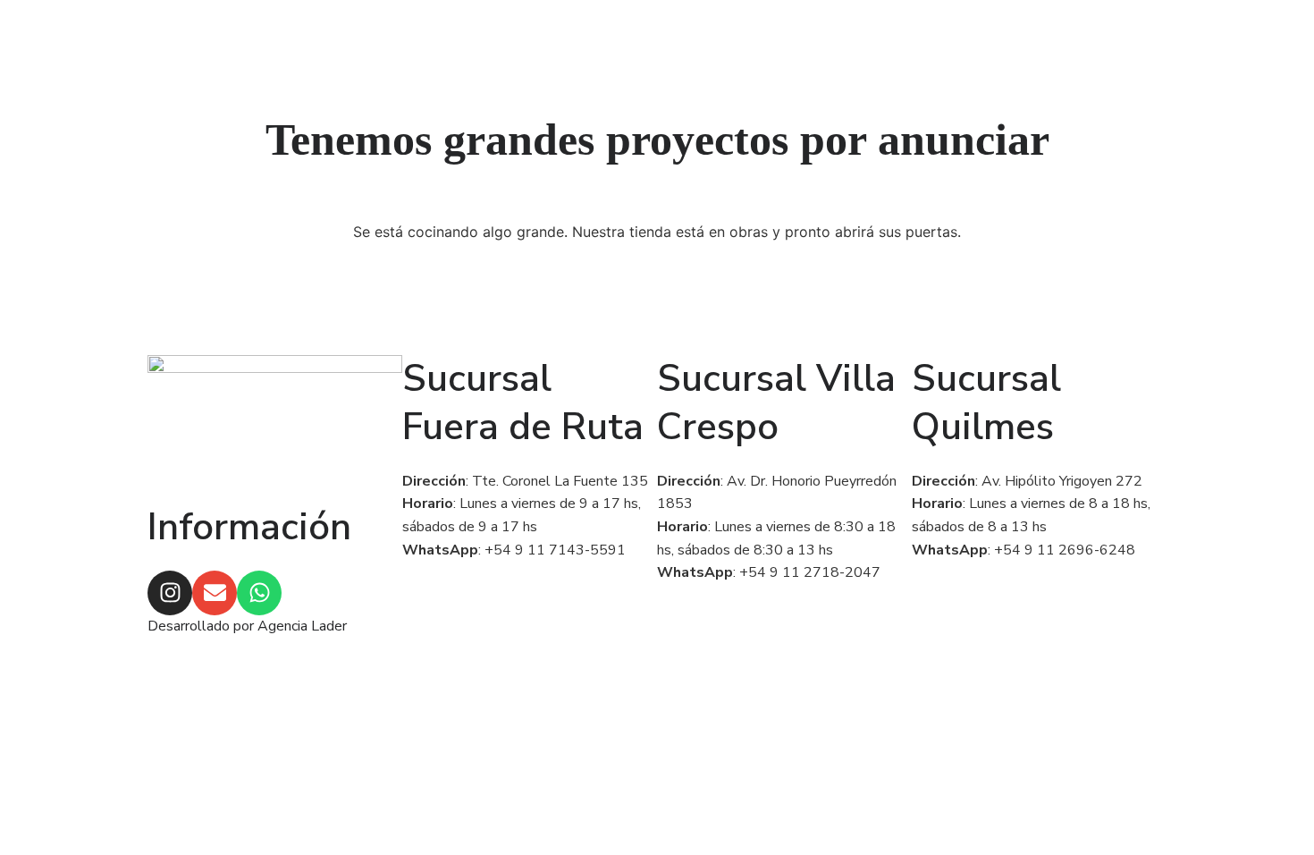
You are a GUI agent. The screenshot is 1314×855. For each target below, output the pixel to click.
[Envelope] (214, 593)
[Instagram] (169, 593)
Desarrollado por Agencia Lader (247, 626)
